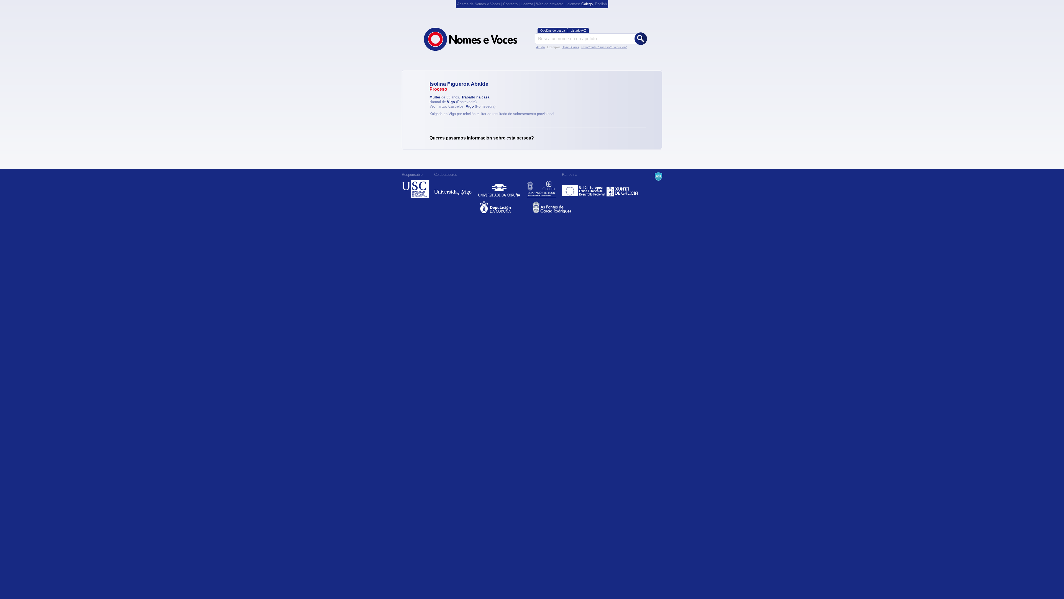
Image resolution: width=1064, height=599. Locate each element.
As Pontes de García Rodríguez (558, 207)
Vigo (451, 102)
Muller (434, 97)
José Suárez (570, 47)
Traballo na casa (475, 97)
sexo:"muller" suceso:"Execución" (604, 47)
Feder (583, 189)
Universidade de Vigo (453, 189)
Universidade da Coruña (499, 189)
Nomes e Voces (476, 39)
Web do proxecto (549, 4)
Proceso (438, 89)
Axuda (540, 47)
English (601, 4)
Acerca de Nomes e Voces (478, 4)
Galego (587, 4)
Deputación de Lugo (541, 189)
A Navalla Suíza (658, 176)
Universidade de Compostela (415, 189)
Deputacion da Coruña (505, 207)
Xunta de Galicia (622, 189)
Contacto (510, 4)
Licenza (527, 4)
